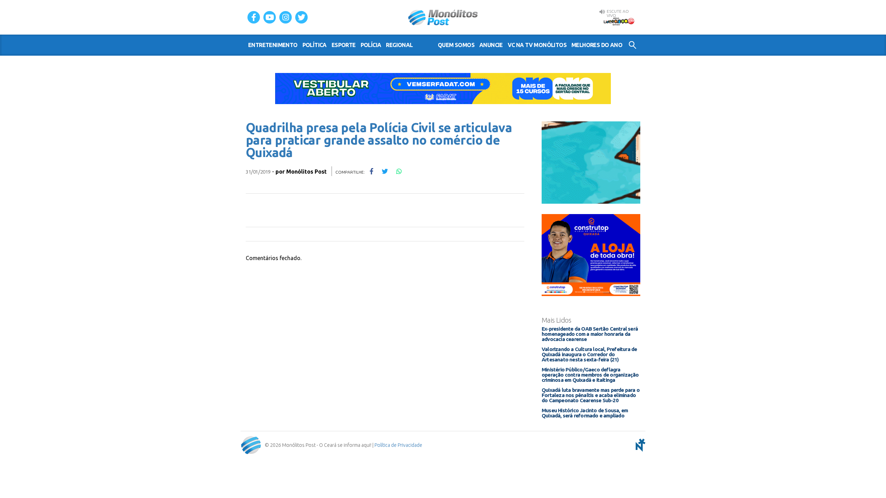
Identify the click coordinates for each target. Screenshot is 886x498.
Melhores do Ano (596, 45)
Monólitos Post (443, 17)
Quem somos (456, 45)
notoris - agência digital (639, 445)
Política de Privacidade (398, 445)
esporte (344, 45)
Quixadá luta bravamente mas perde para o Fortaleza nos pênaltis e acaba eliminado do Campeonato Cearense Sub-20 (591, 395)
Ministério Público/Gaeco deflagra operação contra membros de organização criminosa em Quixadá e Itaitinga (590, 375)
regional (399, 45)
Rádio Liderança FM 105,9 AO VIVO (618, 21)
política (314, 45)
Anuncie (491, 45)
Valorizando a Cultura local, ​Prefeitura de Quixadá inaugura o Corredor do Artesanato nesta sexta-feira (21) (589, 354)
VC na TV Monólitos (537, 45)
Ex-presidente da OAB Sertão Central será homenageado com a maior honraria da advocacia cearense (590, 334)
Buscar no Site (632, 45)
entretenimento (273, 45)
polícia (371, 45)
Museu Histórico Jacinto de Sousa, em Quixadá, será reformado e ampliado (585, 412)
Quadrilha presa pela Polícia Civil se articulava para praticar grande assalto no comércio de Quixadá (379, 139)
